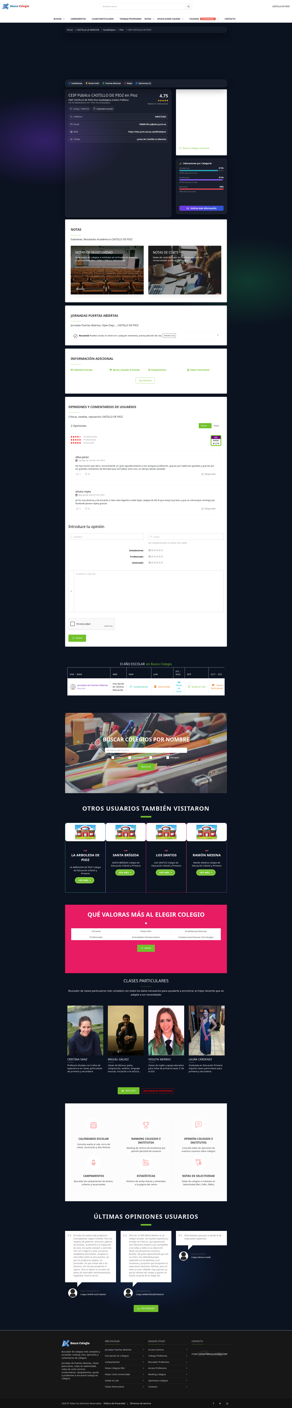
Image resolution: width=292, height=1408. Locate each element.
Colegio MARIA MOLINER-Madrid (150, 1294)
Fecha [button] (204, 425)
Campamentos (78, 18)
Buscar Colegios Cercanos (196, 148)
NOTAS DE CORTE (166, 252)
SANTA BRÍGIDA (126, 855)
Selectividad (163, 686)
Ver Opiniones (148, 1308)
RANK (216, 440)
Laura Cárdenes (200, 1059)
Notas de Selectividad (198, 1176)
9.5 (215, 437)
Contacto (230, 18)
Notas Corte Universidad (117, 1374)
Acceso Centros (156, 1349)
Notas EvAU (93, 83)
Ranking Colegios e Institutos (146, 1140)
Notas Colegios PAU (115, 1368)
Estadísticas (146, 1176)
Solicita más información (203, 208)
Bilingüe (174, 757)
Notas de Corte (179, 688)
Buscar (58, 18)
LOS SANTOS (166, 855)
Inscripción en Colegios (117, 1355)
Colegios (201, 18)
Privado (157, 757)
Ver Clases (130, 1090)
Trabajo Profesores (130, 18)
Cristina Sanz (77, 1059)
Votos (216, 425)
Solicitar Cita (169, 335)
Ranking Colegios (157, 1374)
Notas (148, 18)
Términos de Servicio (140, 1403)
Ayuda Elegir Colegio (169, 18)
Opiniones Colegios (158, 1380)
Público (119, 757)
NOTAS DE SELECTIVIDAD (94, 252)
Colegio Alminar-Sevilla (201, 1257)
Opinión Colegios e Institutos (198, 1140)
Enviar (78, 638)
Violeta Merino (159, 1059)
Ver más (83, 880)
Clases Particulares (103, 18)
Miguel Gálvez (118, 1059)
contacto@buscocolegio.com (212, 1353)
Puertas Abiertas (113, 83)
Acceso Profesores (157, 1368)
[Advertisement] (146, 56)
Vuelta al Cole (198, 686)
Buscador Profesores (158, 1362)
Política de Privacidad (114, 1403)
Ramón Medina (207, 855)
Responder (210, 474)
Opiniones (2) (144, 83)
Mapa (129, 83)
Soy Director (145, 380)
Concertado (138, 757)
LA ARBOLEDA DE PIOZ (85, 857)
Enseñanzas (76, 83)
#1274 (216, 443)
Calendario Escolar (104, 108)
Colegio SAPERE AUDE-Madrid (93, 1294)
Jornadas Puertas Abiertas (118, 1349)
